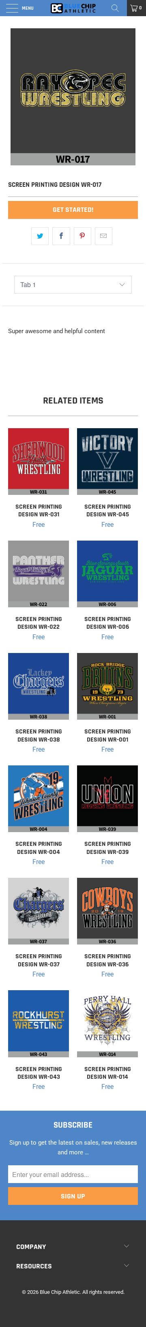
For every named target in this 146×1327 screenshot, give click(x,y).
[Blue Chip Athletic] (73, 8)
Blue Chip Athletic (60, 1292)
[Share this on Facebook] (61, 236)
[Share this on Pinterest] (82, 236)
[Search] (118, 8)
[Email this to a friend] (103, 236)
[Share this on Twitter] (40, 236)
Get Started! (73, 209)
